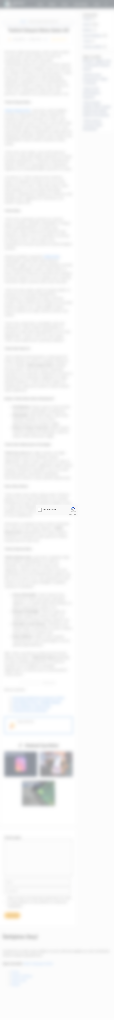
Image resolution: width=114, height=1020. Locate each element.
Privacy (70, 514)
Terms (74, 514)
